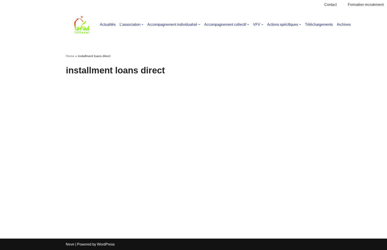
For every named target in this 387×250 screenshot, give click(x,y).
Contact (330, 4)
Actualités (108, 24)
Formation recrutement (366, 4)
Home (70, 56)
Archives (344, 24)
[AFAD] (82, 24)
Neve (70, 244)
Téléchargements (319, 24)
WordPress (106, 244)
